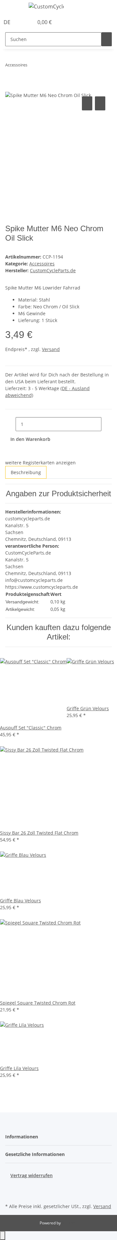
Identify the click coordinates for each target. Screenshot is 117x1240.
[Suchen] (106, 39)
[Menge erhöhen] (106, 424)
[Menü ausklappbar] (13, 7)
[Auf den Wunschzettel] (100, 103)
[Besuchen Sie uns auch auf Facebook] (10, 1186)
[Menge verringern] (10, 424)
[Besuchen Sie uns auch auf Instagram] (10, 1194)
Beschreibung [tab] (26, 472)
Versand (51, 349)
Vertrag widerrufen (31, 1175)
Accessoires (42, 264)
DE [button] (8, 22)
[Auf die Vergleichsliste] (87, 103)
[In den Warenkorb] (10, 87)
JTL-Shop (69, 1223)
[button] (21, 22)
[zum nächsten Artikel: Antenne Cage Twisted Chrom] (44, 66)
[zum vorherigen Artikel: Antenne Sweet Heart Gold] (32, 66)
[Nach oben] (2, 1235)
